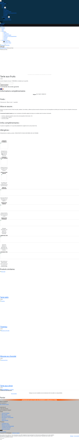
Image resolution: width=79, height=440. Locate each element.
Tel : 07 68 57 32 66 (4, 404)
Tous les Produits (5, 413)
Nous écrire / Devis (7, 42)
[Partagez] (2, 438)
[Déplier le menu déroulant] (5, 31)
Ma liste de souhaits (6, 416)
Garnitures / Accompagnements (9, 36)
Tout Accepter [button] (76, 435)
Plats (3, 29)
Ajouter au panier (4, 85)
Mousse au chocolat (8, 356)
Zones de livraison (6, 429)
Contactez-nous (5, 40)
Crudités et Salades (7, 35)
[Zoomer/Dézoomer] (0, 438)
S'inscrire (4, 418)
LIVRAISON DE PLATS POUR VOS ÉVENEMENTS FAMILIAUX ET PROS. (39, 400)
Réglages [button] (71, 435)
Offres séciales (5, 420)
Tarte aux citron (6, 386)
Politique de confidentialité (8, 426)
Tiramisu (3, 326)
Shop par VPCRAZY (3, 431)
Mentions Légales (6, 424)
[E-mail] (0, 430)
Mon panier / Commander (7, 417)
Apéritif (4, 32)
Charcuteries (6, 33)
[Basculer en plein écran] (1, 438)
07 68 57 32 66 (7, 41)
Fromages (5, 37)
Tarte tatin (4, 297)
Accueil (3, 28)
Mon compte (4, 414)
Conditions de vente (6, 427)
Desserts (5, 39)
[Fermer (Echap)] (3, 438)
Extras (3, 31)
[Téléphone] (1, 430)
